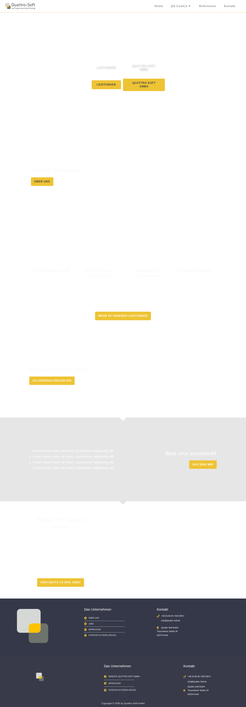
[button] (106, 84)
